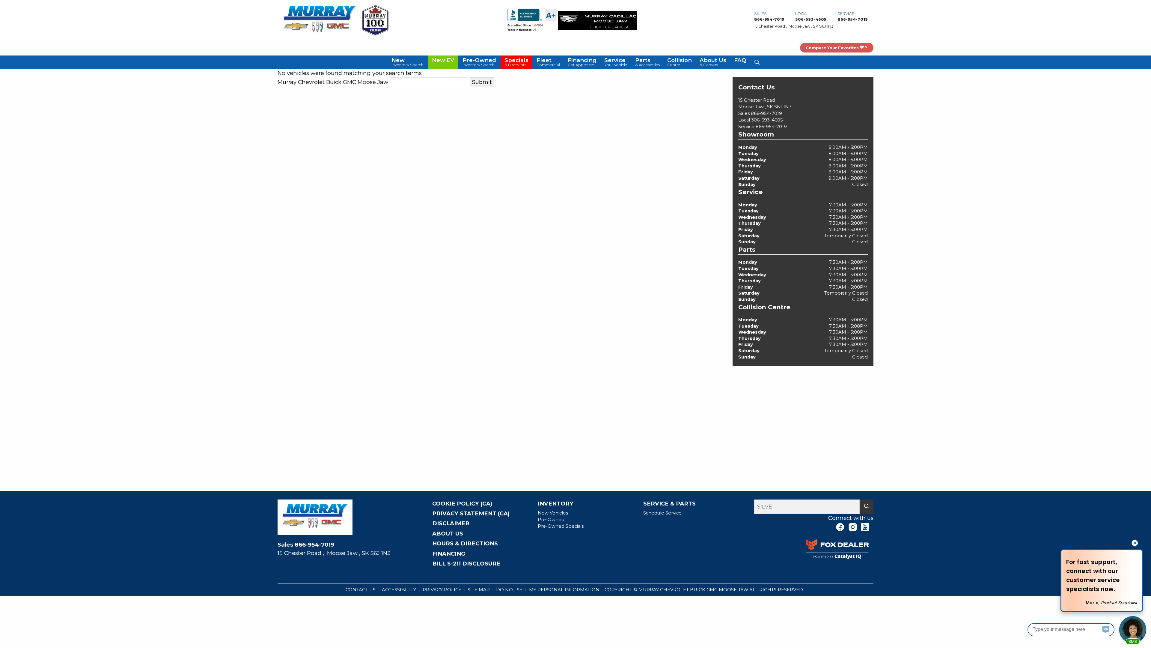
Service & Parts (669, 504)
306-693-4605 (767, 120)
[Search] (866, 507)
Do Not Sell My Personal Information (548, 589)
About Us (447, 534)
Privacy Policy (442, 589)
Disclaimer (450, 523)
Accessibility (399, 589)
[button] (408, 62)
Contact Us (361, 589)
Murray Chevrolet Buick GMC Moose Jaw (333, 82)
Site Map (479, 589)
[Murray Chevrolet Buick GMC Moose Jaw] (320, 19)
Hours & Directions (465, 544)
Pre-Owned (551, 519)
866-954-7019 (766, 113)
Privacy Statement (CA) (471, 514)
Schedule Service (662, 513)
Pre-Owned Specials (561, 526)
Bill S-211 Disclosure (466, 564)
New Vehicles (553, 513)
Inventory (555, 504)
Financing (448, 554)
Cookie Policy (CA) (462, 504)
